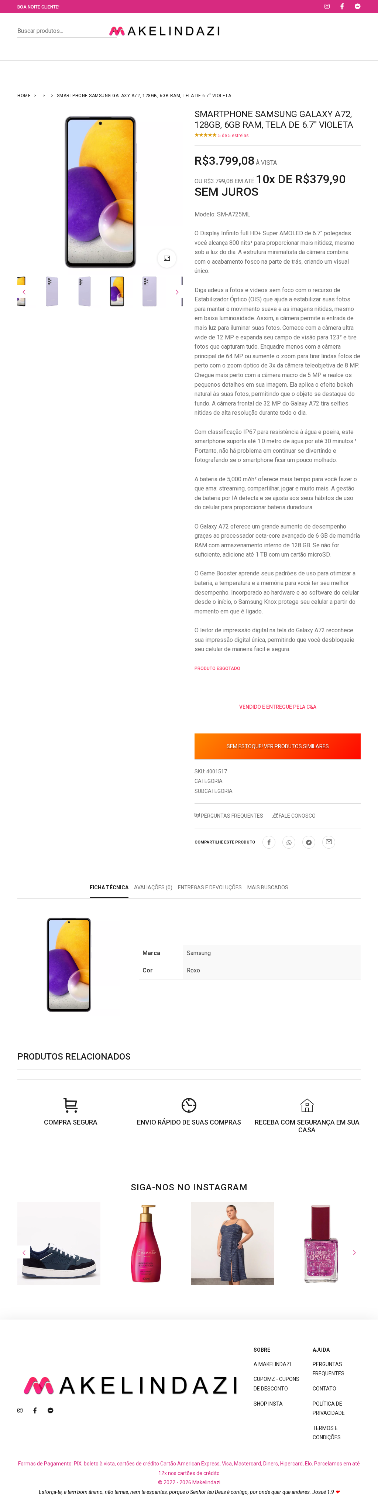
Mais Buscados (267, 887)
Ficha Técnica (109, 887)
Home (24, 95)
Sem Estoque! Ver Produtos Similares (278, 746)
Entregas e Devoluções (210, 887)
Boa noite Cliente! (38, 7)
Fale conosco (297, 816)
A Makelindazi (272, 1364)
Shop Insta (268, 1404)
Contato (324, 1389)
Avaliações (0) (153, 887)
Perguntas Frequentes (231, 816)
